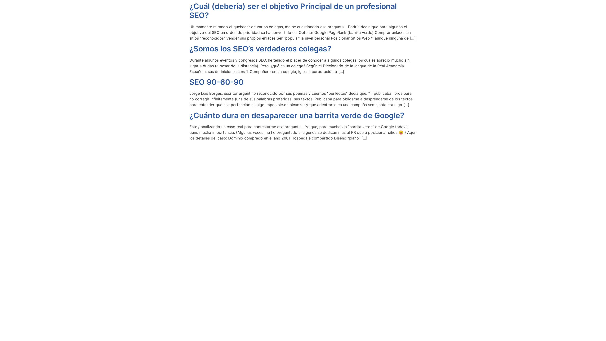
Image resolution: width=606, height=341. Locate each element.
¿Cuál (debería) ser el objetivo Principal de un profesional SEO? (293, 11)
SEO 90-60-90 (216, 82)
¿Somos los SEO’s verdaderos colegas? (260, 48)
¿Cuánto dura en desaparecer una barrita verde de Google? (296, 115)
